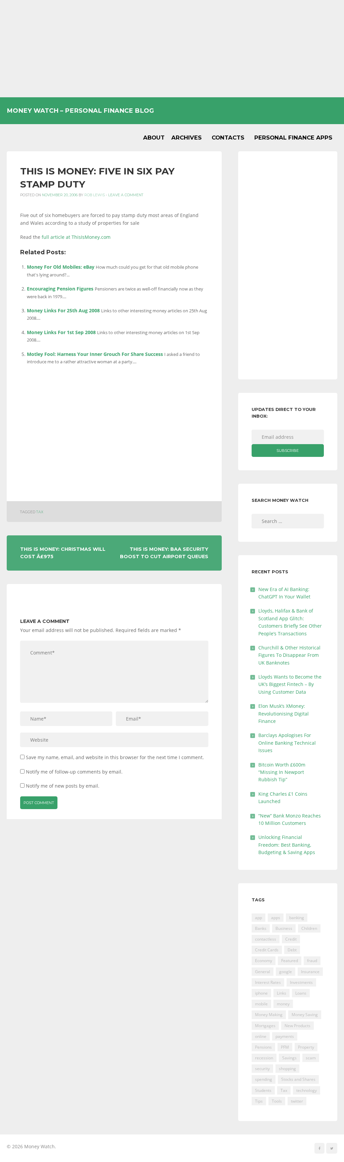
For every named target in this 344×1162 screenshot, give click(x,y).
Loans (300, 993)
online (260, 1036)
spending (263, 1079)
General (262, 971)
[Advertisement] (172, 49)
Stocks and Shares (298, 1079)
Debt (292, 950)
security (262, 1068)
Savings (289, 1058)
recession (264, 1058)
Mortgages (265, 1025)
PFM (285, 1047)
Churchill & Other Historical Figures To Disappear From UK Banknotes (289, 655)
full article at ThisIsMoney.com (76, 237)
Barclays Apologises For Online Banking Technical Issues (287, 742)
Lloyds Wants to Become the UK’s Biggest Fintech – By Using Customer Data (289, 684)
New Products (297, 1025)
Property (306, 1047)
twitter (297, 1101)
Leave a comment (125, 195)
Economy (263, 960)
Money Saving (305, 1014)
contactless (265, 939)
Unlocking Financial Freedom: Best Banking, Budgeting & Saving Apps (286, 844)
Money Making (269, 1014)
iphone (261, 993)
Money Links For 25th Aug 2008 (63, 310)
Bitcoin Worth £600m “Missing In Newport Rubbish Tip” (281, 772)
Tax (39, 512)
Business (283, 928)
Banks (260, 928)
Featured (289, 960)
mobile (261, 1004)
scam (311, 1058)
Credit (291, 939)
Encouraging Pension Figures (60, 288)
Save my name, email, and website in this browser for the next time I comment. (115, 757)
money (283, 1004)
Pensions (263, 1047)
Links (281, 993)
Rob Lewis (94, 195)
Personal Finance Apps (293, 137)
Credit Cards (266, 950)
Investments (301, 982)
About (154, 137)
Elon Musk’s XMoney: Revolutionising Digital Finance (283, 713)
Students (263, 1090)
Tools (277, 1101)
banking (296, 917)
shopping (287, 1068)
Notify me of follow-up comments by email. (74, 772)
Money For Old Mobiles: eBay (60, 267)
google (285, 971)
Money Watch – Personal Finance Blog (80, 110)
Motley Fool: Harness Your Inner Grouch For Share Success (95, 354)
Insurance (310, 971)
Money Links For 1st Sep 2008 (61, 332)
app (258, 917)
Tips (259, 1101)
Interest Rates (268, 982)
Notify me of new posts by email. (62, 786)
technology (306, 1090)
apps (275, 917)
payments (284, 1036)
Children (309, 928)
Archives (186, 137)
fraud (312, 960)
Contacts (228, 137)
